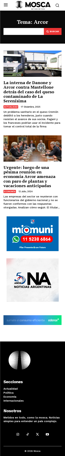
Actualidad (11, 107)
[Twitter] (37, 434)
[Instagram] (18, 434)
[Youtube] (47, 434)
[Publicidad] (33, 233)
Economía (9, 191)
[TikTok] (28, 434)
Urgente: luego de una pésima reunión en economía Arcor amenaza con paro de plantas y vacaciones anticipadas (29, 177)
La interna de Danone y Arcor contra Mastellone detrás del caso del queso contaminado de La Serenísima (28, 92)
